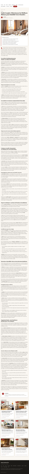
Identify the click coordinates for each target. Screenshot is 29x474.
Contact (15, 6)
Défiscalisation (14, 465)
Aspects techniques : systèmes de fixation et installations (9, 42)
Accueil (2, 9)
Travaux (4, 9)
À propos (11, 6)
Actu (1, 465)
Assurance (9, 465)
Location (7, 6)
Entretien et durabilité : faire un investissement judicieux (9, 43)
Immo (3, 465)
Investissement (3, 6)
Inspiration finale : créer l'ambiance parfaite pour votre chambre (10, 44)
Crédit (11, 465)
